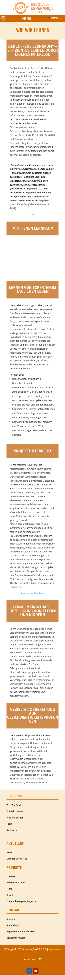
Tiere (9, 888)
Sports (10, 895)
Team (9, 823)
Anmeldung (12, 925)
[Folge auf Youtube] (35, 971)
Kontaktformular (15, 937)
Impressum (54, 949)
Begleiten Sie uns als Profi (20, 931)
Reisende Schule (15, 882)
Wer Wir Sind (13, 805)
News (9, 852)
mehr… (32, 214)
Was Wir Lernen (15, 817)
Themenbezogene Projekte (21, 901)
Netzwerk (11, 830)
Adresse (10, 919)
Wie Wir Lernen (14, 811)
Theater (10, 876)
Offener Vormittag (16, 858)
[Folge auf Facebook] (29, 971)
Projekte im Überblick (32, 593)
